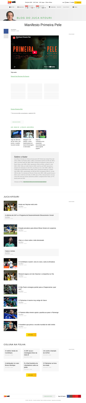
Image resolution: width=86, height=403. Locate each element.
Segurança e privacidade (56, 400)
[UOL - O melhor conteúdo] (11, 2)
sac (63, 2)
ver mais (30, 334)
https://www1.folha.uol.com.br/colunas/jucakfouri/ (34, 181)
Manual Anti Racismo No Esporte (20, 76)
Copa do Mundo (66, 7)
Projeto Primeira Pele (17, 109)
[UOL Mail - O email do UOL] (67, 2)
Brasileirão (59, 7)
